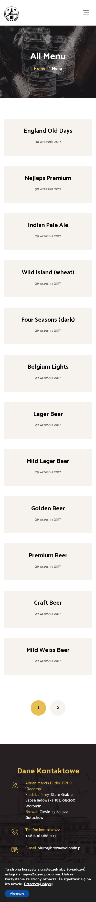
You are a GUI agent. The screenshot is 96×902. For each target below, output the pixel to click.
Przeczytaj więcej (38, 884)
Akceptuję (17, 894)
